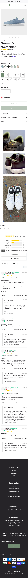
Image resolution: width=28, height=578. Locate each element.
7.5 (23, 75)
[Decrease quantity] (3, 91)
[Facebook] (8, 509)
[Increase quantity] (8, 91)
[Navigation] (2, 5)
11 (2, 83)
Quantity (4, 88)
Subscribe (14, 546)
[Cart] (25, 5)
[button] (7, 37)
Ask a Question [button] (15, 258)
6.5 (15, 75)
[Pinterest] (16, 509)
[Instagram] (12, 509)
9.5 (15, 79)
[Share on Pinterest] (8, 229)
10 (19, 79)
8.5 (7, 79)
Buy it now (14, 108)
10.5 (23, 79)
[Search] (21, 5)
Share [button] (4, 295)
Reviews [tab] (4, 263)
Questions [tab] (13, 263)
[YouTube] (19, 509)
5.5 (7, 75)
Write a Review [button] (15, 254)
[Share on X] (4, 229)
